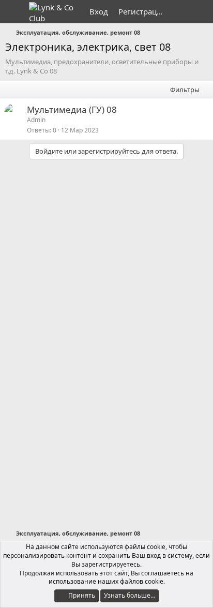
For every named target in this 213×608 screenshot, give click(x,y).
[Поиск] (201, 11)
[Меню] (14, 12)
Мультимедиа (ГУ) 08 (72, 109)
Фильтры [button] (185, 89)
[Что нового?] (180, 11)
